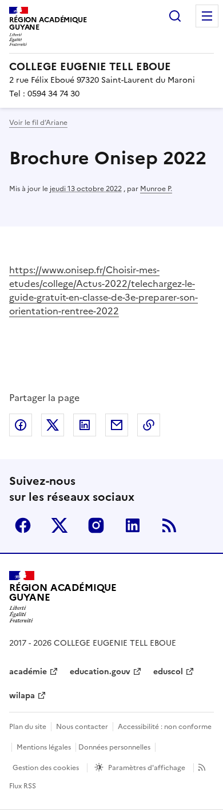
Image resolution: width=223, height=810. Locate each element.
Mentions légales (44, 747)
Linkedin (132, 525)
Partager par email (116, 425)
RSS (169, 525)
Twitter (59, 525)
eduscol (168, 672)
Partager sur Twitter (52, 425)
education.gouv (100, 672)
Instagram (96, 525)
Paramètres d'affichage (146, 768)
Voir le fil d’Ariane (38, 123)
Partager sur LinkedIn (84, 425)
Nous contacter (82, 727)
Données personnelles (114, 747)
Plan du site (27, 727)
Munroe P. (156, 189)
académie (28, 672)
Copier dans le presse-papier (148, 425)
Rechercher (175, 16)
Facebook (23, 525)
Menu (207, 16)
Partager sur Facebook (20, 425)
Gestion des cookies (46, 768)
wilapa (22, 696)
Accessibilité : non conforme (165, 727)
